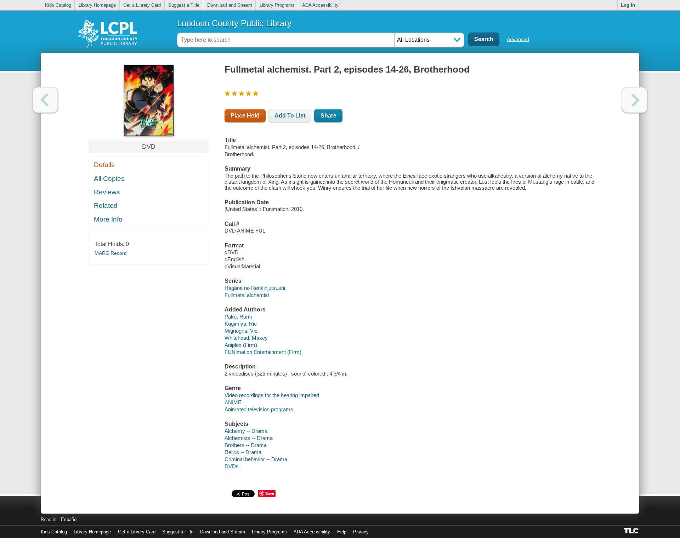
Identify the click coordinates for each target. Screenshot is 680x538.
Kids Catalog (58, 5)
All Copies (109, 178)
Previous (45, 100)
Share (328, 116)
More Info (108, 219)
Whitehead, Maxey (246, 338)
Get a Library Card (142, 5)
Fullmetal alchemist (247, 295)
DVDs (232, 466)
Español (69, 519)
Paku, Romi (238, 317)
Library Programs (277, 5)
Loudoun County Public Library (234, 23)
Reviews (107, 192)
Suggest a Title (183, 5)
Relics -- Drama (243, 452)
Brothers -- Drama (246, 445)
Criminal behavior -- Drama (256, 459)
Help (341, 531)
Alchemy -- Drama (246, 431)
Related (106, 205)
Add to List (289, 116)
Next (635, 100)
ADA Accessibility (320, 5)
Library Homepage (97, 5)
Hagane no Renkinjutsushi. (256, 288)
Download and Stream (229, 5)
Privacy (361, 531)
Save (269, 493)
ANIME (233, 402)
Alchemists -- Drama (249, 438)
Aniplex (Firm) (241, 345)
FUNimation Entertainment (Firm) (263, 352)
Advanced (518, 39)
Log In (628, 5)
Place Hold (245, 116)
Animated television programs (259, 409)
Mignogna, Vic (241, 331)
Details (104, 164)
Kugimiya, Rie (241, 324)
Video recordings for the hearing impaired (272, 395)
